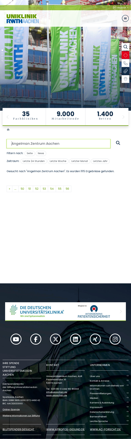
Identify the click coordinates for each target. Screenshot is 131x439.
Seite (30, 153)
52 (36, 189)
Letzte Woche (58, 161)
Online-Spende (11, 409)
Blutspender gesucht (18, 429)
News (41, 153)
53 (44, 189)
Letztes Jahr (100, 161)
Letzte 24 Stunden (34, 161)
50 (22, 189)
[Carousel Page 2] (2, 53)
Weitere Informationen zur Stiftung (21, 415)
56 (67, 189)
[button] (8, 117)
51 (29, 189)
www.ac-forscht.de (105, 429)
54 (52, 189)
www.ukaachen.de (56, 395)
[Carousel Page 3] (2, 55)
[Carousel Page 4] (2, 58)
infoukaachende (56, 392)
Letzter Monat (79, 161)
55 (59, 189)
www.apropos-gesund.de (65, 429)
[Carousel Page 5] (2, 60)
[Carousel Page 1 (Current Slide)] (2, 50)
